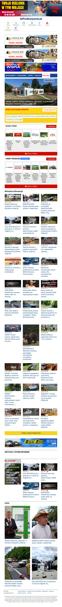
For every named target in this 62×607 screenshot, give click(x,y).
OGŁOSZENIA (21, 75)
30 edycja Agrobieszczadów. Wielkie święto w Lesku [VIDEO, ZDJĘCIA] (47, 423)
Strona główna (22, 591)
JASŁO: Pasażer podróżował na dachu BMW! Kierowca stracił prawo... (31, 271)
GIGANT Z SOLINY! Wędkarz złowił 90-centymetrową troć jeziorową (12, 376)
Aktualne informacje (14, 191)
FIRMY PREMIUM (17, 159)
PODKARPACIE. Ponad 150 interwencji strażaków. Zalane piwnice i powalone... (31, 422)
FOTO (7, 503)
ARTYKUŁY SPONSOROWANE (17, 452)
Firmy (39, 25)
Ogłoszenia (16, 25)
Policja (47, 25)
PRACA (8, 116)
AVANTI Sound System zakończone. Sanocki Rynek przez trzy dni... (12, 338)
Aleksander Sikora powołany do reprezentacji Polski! (30, 292)
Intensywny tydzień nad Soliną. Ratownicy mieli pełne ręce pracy (48, 376)
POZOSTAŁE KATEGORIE (14, 120)
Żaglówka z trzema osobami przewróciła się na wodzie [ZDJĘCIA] (49, 397)
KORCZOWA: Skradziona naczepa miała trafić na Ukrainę (12, 293)
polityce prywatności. (50, 601)
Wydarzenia (8, 30)
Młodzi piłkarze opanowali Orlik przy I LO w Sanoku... (49, 337)
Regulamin (45, 591)
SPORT (30, 75)
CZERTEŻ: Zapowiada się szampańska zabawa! (48, 249)
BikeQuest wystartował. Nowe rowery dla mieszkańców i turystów (48, 272)
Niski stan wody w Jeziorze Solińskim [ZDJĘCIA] (11, 313)
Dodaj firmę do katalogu (34, 591)
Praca (23, 25)
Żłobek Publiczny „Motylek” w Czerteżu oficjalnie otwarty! (13, 206)
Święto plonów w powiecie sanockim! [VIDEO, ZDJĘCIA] (30, 249)
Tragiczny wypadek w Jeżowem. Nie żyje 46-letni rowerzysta (31, 375)
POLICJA (38, 75)
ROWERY (53, 116)
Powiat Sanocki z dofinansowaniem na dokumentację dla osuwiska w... (49, 314)
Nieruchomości (32, 25)
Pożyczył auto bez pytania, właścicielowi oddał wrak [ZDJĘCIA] (30, 230)
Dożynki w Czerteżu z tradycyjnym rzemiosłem (12, 270)
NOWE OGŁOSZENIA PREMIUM (17, 110)
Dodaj (8, 25)
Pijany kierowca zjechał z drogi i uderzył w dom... (29, 396)
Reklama (16, 30)
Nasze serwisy (22, 593)
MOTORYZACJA (30, 116)
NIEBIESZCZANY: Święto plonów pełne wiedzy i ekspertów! (31, 206)
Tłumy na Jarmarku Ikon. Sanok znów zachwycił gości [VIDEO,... (12, 422)
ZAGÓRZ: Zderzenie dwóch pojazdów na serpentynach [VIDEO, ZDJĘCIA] (49, 230)
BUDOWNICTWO (43, 116)
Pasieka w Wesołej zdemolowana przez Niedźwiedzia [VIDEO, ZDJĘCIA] (13, 250)
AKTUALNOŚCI (10, 75)
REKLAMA (46, 75)
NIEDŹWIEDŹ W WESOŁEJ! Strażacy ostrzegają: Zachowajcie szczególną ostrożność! (30, 354)
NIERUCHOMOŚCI (18, 116)
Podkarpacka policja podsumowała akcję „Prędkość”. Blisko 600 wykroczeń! (30, 314)
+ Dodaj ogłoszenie (49, 110)
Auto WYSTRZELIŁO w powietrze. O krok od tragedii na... (12, 229)
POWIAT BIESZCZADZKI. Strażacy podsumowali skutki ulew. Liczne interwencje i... (12, 399)
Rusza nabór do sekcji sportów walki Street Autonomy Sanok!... (48, 293)
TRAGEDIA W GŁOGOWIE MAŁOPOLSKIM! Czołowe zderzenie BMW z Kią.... (48, 208)
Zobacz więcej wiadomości (31, 433)
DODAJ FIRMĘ (31, 154)
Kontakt (29, 593)
